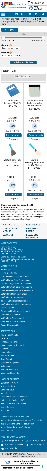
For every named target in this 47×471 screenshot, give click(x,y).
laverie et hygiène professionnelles (16, 283)
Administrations (7, 356)
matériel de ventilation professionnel (17, 287)
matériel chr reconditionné (12, 318)
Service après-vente (9, 342)
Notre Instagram (37, 444)
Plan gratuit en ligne (10, 369)
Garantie (4, 338)
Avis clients (6, 393)
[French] (3, 3)
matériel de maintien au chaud (14, 294)
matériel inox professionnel (12, 297)
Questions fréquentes (10, 363)
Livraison (4, 349)
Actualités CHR (7, 431)
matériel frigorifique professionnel (15, 280)
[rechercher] (43, 14)
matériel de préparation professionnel (17, 290)
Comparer (14, 139)
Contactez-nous (7, 390)
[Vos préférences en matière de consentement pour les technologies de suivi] (42, 466)
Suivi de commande (9, 335)
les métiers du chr (9, 273)
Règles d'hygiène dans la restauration (17, 424)
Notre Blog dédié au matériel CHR (15, 427)
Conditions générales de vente (14, 397)
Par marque (6, 270)
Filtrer (11, 30)
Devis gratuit (6, 359)
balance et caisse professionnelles (15, 301)
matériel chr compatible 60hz (13, 321)
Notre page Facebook (14, 440)
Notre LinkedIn (11, 448)
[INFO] (11, 45)
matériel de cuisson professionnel (15, 277)
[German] (7, 3)
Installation (5, 366)
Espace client (6, 352)
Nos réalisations (8, 386)
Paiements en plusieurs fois (13, 345)
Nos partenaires (7, 407)
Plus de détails (13, 135)
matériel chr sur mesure (11, 315)
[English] (10, 3)
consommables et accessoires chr (15, 311)
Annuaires (5, 411)
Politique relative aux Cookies (13, 404)
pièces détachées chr (10, 325)
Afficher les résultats (23, 62)
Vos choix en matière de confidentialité (26, 462)
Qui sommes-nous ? (9, 383)
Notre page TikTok (37, 440)
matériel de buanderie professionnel (16, 304)
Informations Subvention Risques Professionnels (21, 420)
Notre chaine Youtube (14, 444)
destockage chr (7, 308)
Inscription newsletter (10, 373)
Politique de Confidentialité (12, 400)
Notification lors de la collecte (18, 467)
